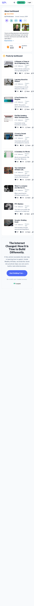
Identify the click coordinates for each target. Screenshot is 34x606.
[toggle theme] (14, 2)
